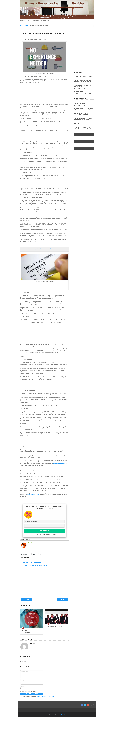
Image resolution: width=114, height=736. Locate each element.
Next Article (62, 599)
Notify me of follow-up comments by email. (31, 689)
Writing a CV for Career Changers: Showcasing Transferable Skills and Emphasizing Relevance (82, 90)
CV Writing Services (45, 20)
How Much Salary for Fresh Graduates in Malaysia (33, 561)
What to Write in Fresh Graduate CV (82, 109)
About (29, 20)
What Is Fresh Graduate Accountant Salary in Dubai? (34, 564)
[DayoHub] (23, 547)
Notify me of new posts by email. (29, 691)
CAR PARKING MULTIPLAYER (80, 102)
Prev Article (27, 599)
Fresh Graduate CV (61, 714)
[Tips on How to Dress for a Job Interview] (31, 618)
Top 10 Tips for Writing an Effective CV (82, 93)
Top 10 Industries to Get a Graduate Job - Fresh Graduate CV (37, 660)
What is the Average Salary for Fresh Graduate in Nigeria (35, 565)
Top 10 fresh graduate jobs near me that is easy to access (46, 249)
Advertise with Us (82, 128)
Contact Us (36, 20)
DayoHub (24, 36)
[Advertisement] (31, 94)
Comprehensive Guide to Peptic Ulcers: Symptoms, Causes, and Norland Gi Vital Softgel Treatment (83, 81)
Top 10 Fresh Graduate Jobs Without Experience (29, 631)
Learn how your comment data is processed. (46, 696)
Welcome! (22, 20)
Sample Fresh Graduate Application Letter (32, 562)
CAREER (23, 29)
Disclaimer (84, 127)
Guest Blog (89, 128)
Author (22, 539)
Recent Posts (27, 539)
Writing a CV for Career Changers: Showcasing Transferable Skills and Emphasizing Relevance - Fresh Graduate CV (83, 107)
